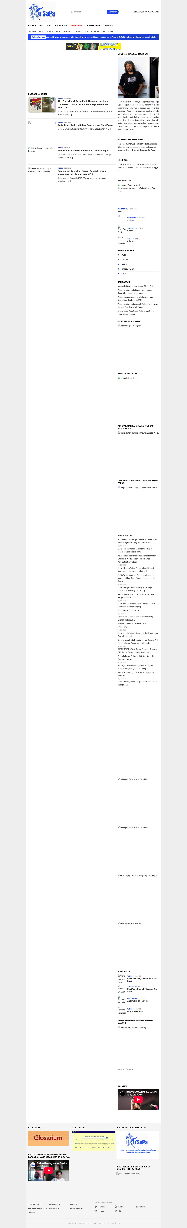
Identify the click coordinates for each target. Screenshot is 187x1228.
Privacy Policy (76, 1208)
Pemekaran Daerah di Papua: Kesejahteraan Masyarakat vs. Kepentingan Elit (82, 172)
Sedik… (131, 220)
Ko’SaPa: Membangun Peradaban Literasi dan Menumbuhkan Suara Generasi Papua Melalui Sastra (137, 578)
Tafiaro (130, 228)
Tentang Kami (34, 1204)
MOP (124, 274)
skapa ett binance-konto (128, 286)
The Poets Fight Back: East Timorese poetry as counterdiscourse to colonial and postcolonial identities (83, 104)
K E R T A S (148, 286)
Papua (124, 264)
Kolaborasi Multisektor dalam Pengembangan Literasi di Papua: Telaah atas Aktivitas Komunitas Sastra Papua (137, 558)
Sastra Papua (128, 269)
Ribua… (131, 241)
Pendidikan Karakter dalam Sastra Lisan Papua (83, 150)
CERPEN (125, 260)
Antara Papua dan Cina (137, 1001)
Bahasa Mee (131, 218)
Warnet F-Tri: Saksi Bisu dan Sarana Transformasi (132, 625)
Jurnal (60, 98)
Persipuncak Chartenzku (128, 610)
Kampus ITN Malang (126, 1069)
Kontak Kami (54, 1204)
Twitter (120, 1207)
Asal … (121, 211)
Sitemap (31, 1212)
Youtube (101, 1211)
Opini (129, 239)
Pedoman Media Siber (37, 1208)
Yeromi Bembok (124, 297)
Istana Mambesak (135, 1011)
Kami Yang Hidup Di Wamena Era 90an (142, 990)
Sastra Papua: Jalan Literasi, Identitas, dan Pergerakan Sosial (136, 596)
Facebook (101, 1207)
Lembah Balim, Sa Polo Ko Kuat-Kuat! (142, 979)
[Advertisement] (72, 70)
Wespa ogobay (124, 290)
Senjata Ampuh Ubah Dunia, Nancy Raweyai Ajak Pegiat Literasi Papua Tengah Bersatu (138, 641)
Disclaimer (54, 1208)
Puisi (124, 255)
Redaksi (73, 1204)
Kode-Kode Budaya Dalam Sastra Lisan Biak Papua (85, 125)
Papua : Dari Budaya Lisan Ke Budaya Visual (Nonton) (136, 674)
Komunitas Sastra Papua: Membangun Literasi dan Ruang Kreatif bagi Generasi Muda (137, 541)
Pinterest (142, 1207)
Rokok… (131, 230)
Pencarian (113, 11)
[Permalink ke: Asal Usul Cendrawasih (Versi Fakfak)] (138, 195)
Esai (128, 998)
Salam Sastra (125, 535)
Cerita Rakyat (123, 209)
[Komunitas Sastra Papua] (42, 11)
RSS (119, 1211)
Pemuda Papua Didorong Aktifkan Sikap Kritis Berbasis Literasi (137, 658)
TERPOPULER (124, 180)
